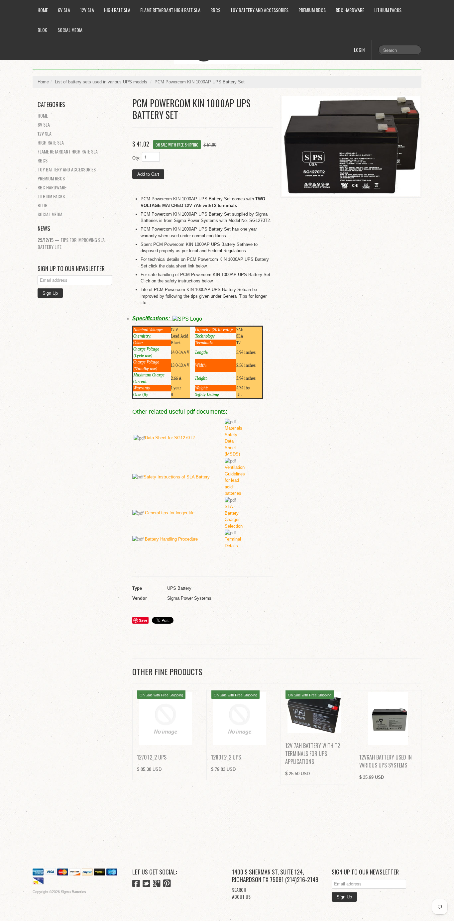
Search (239, 889)
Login (359, 49)
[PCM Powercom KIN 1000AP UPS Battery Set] (351, 146)
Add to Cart (148, 174)
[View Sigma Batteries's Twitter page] (146, 884)
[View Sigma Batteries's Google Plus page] (157, 884)
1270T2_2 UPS (152, 757)
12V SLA (87, 9)
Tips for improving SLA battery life (71, 243)
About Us (241, 896)
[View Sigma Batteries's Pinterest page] (167, 884)
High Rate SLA (117, 9)
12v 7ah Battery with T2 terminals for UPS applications (312, 754)
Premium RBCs (312, 9)
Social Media (69, 29)
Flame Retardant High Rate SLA (170, 9)
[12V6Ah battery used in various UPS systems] (388, 718)
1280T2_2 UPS (226, 757)
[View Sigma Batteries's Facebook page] (136, 884)
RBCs (215, 9)
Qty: (136, 157)
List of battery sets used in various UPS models (101, 81)
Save (143, 620)
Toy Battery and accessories (259, 9)
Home (43, 9)
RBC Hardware (350, 9)
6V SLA (64, 9)
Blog (43, 29)
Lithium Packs (387, 9)
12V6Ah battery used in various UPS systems (385, 761)
